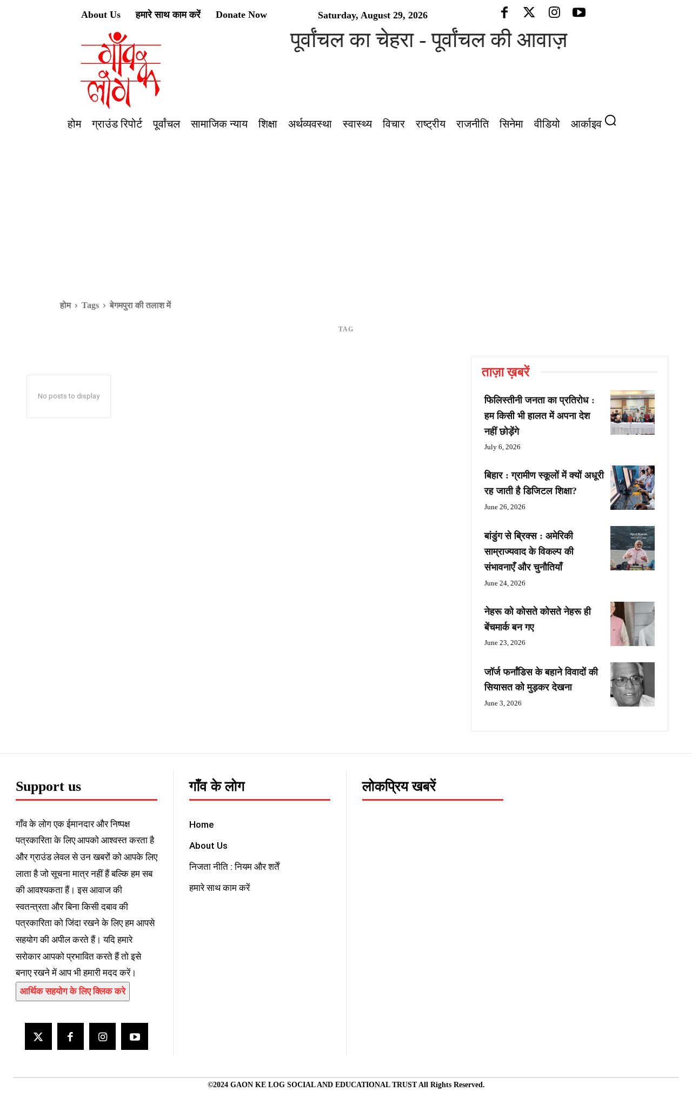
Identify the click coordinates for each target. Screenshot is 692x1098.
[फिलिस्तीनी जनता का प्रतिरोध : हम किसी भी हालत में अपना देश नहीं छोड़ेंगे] (632, 412)
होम (65, 305)
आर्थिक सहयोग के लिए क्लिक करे (72, 991)
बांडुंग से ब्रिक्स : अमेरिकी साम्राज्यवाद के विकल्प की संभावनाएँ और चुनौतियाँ (529, 551)
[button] (615, 120)
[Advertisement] (346, 216)
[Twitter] (38, 1036)
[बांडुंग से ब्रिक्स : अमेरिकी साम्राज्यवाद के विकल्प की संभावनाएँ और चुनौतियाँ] (632, 548)
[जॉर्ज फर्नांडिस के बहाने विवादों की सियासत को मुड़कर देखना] (632, 684)
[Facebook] (70, 1036)
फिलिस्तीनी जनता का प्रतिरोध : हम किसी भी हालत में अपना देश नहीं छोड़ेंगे (539, 416)
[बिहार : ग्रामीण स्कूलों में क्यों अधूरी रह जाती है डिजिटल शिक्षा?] (632, 487)
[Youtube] (134, 1036)
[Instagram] (102, 1036)
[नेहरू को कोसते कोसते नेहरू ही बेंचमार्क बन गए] (632, 624)
